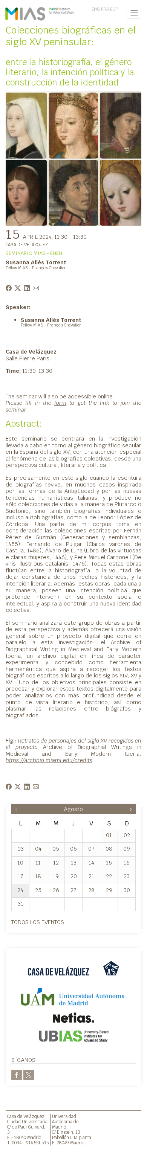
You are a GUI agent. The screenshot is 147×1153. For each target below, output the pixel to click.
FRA (105, 9)
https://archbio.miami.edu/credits (49, 760)
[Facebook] (16, 1074)
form (60, 402)
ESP (114, 9)
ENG (96, 9)
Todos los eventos (37, 922)
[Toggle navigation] (134, 13)
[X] (28, 1074)
